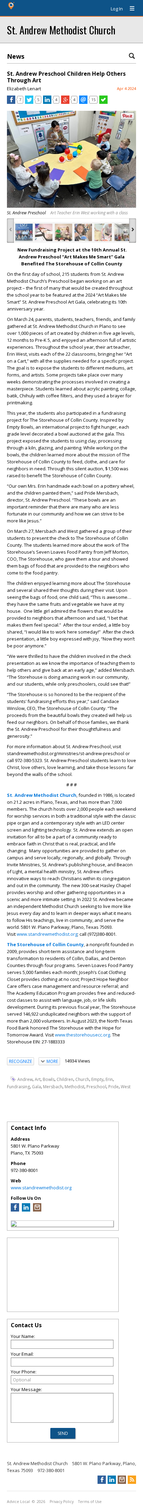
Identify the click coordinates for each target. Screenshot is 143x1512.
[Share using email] (83, 102)
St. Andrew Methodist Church (61, 29)
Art (38, 1079)
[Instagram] (37, 1210)
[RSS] (132, 1480)
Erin (109, 1079)
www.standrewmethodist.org (47, 934)
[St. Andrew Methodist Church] (14, 1225)
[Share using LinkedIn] (47, 102)
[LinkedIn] (26, 1210)
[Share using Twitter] (29, 102)
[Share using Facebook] (11, 102)
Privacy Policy (62, 1501)
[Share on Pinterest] (127, 118)
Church (82, 1079)
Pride (113, 1087)
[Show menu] (129, 9)
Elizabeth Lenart (24, 88)
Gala (36, 1087)
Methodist (74, 1087)
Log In (117, 9)
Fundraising (18, 1087)
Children (65, 1079)
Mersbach (52, 1087)
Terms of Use (90, 1501)
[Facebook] (15, 1210)
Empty (97, 1079)
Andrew (25, 1079)
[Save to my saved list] (103, 102)
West (126, 1087)
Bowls (48, 1079)
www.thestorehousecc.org (82, 1035)
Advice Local (18, 1501)
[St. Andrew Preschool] (24, 232)
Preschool (96, 1087)
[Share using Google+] (65, 102)
